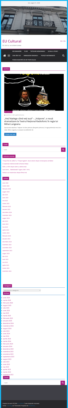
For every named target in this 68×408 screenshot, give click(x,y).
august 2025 (6, 192)
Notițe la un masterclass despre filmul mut (14, 172)
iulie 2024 (5, 221)
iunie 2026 (5, 183)
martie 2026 (5, 186)
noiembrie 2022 (6, 271)
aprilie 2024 (5, 230)
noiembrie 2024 (6, 215)
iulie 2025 (5, 195)
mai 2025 (5, 200)
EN (65, 41)
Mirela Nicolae (20, 115)
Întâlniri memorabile (38, 51)
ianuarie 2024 (6, 239)
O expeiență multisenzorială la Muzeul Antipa (15, 164)
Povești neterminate (48, 55)
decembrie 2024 (7, 212)
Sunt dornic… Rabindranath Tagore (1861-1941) (16, 169)
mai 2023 (5, 262)
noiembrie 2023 (6, 244)
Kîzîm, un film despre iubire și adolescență (14, 166)
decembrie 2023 (7, 242)
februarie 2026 (6, 189)
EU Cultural (11, 41)
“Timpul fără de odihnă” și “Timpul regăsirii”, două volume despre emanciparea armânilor (27, 161)
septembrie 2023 (7, 250)
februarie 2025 (6, 206)
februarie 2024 (6, 236)
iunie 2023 (5, 259)
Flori (26, 51)
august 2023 (6, 253)
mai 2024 (5, 227)
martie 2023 (5, 268)
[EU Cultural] (34, 7)
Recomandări (16, 51)
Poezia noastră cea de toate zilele (24, 60)
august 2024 (6, 218)
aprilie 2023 (5, 265)
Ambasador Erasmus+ (31, 55)
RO (61, 41)
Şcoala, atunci (53, 51)
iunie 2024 (5, 224)
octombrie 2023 (7, 247)
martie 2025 (5, 203)
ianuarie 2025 (6, 209)
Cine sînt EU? (16, 55)
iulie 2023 (5, 256)
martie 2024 (5, 233)
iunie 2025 (5, 197)
